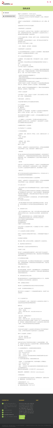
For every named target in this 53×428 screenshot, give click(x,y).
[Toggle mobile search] (47, 2)
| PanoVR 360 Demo (5, 426)
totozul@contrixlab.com (9, 414)
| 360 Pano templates (12, 426)
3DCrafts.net (33, 425)
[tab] (9, 12)
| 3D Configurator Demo (47, 425)
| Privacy (38, 425)
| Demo (42, 425)
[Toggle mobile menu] (50, 2)
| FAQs (36, 425)
